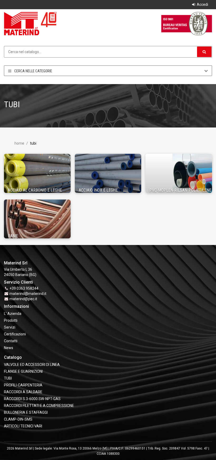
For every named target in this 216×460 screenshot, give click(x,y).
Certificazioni (15, 334)
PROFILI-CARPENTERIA (23, 385)
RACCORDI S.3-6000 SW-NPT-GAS (32, 399)
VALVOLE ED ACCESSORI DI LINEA (32, 364)
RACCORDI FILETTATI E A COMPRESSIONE (39, 405)
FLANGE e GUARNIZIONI (23, 371)
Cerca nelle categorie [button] (32, 71)
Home (19, 143)
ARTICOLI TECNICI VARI (23, 426)
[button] (204, 52)
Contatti (10, 341)
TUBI (8, 378)
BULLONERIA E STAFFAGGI (26, 412)
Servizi (9, 327)
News (8, 348)
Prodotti (10, 320)
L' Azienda (12, 313)
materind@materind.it (27, 294)
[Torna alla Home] (30, 23)
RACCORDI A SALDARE (23, 392)
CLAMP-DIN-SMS (18, 419)
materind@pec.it (23, 299)
